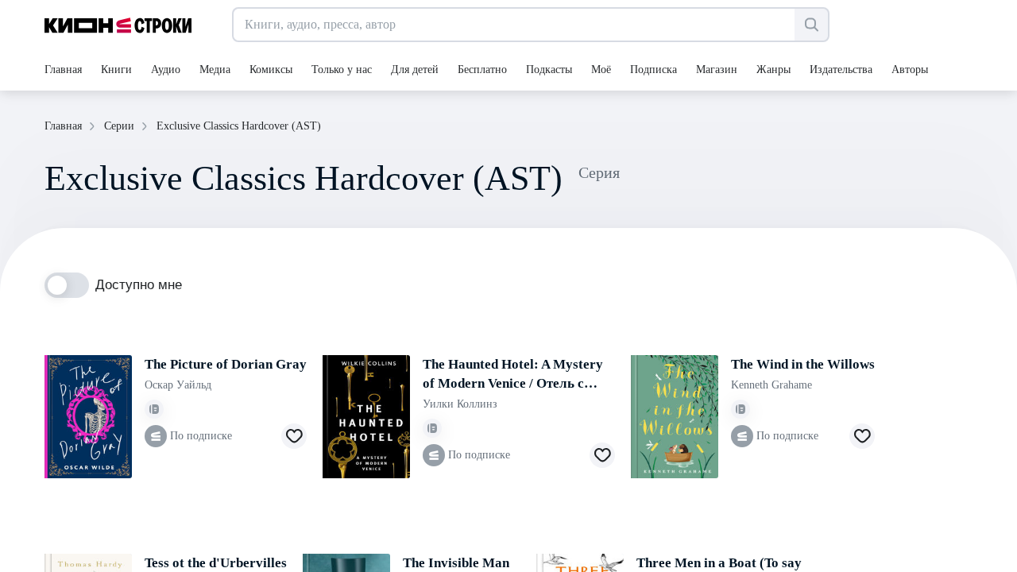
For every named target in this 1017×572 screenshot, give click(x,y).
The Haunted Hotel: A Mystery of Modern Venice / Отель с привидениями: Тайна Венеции (513, 375)
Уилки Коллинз (460, 404)
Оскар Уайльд (178, 385)
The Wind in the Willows (803, 364)
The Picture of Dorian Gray (226, 364)
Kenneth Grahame (771, 385)
